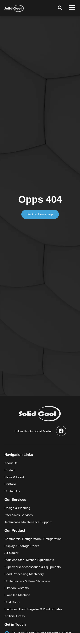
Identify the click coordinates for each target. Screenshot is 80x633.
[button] (60, 8)
